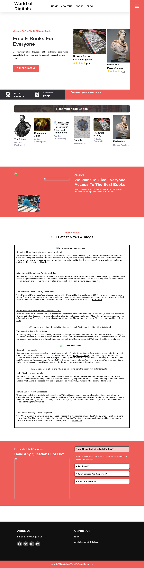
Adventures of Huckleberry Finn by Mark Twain (37, 273)
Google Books (75, 353)
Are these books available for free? (96, 449)
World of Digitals (23, 6)
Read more (97, 281)
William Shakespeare (70, 395)
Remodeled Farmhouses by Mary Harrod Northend (39, 252)
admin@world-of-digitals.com (87, 542)
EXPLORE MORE (25, 68)
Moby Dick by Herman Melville (29, 373)
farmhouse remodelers (64, 260)
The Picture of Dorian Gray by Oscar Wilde (35, 292)
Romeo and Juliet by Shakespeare (31, 392)
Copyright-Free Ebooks (26, 350)
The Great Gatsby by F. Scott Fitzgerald (34, 412)
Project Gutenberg (81, 355)
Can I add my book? (88, 481)
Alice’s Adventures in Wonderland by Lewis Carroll (38, 310)
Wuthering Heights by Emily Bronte (31, 331)
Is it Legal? (83, 466)
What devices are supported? (92, 474)
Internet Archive (85, 360)
